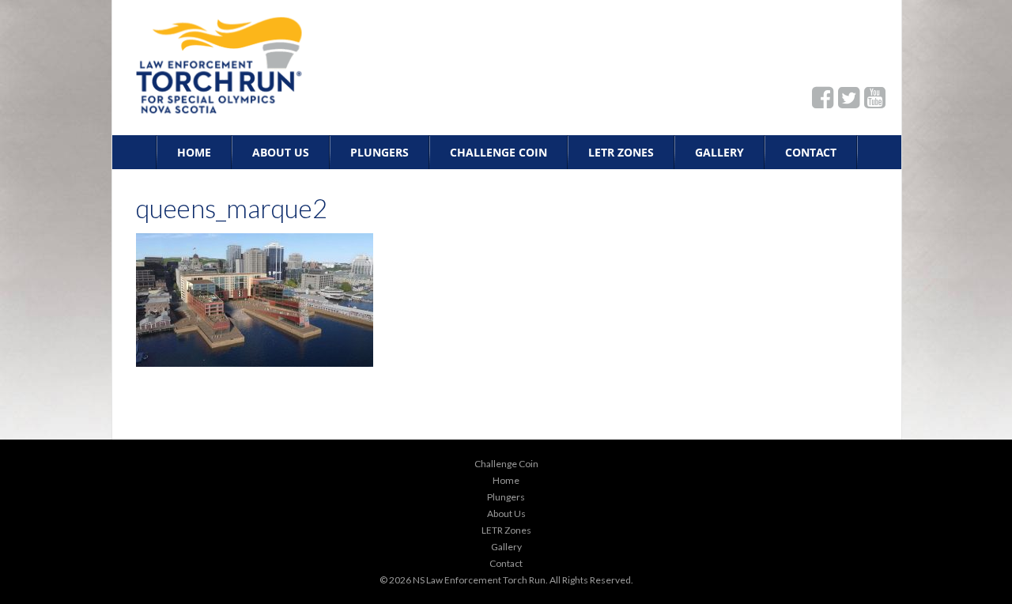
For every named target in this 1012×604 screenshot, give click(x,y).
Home (194, 152)
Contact (810, 152)
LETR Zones (621, 152)
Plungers (379, 152)
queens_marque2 (231, 208)
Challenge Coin (498, 152)
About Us (280, 152)
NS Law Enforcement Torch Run (479, 580)
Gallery (719, 152)
